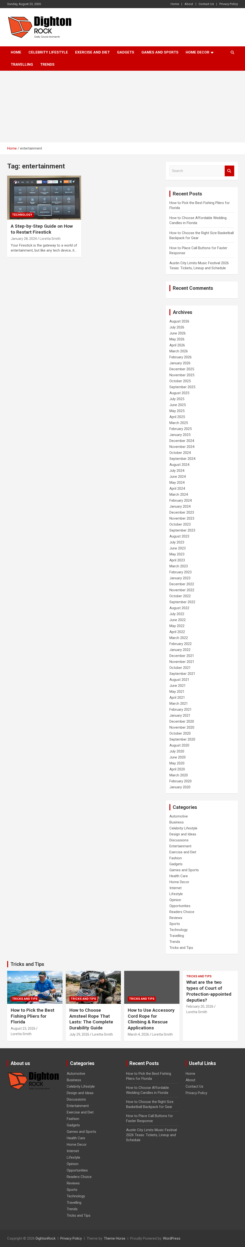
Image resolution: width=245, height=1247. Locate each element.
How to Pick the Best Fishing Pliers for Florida (32, 1016)
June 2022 (177, 620)
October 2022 (180, 596)
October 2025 (180, 381)
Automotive (178, 816)
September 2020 (182, 739)
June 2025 (177, 405)
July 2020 (176, 751)
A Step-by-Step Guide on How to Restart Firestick (42, 229)
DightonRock (46, 1238)
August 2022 (179, 608)
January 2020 (179, 787)
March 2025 (178, 423)
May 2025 (176, 411)
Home (175, 4)
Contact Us (206, 4)
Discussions (179, 840)
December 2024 (181, 441)
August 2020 (179, 745)
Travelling (22, 64)
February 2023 (180, 572)
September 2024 (182, 459)
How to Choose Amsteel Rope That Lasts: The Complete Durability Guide (91, 1019)
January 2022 (179, 650)
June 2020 (177, 757)
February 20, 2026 (199, 1006)
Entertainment (180, 846)
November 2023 (181, 518)
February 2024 (180, 500)
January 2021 (179, 715)
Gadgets (125, 52)
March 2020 (178, 775)
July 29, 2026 (79, 1034)
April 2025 (177, 417)
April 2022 (177, 632)
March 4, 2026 (138, 1034)
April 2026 (177, 345)
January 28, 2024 (24, 239)
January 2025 (179, 435)
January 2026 (179, 363)
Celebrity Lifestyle (48, 52)
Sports (174, 924)
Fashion (175, 858)
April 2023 (177, 560)
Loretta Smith (50, 239)
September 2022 (182, 602)
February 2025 (180, 429)
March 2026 (178, 351)
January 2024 (179, 506)
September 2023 (182, 530)
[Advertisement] (122, 106)
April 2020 (177, 769)
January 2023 (179, 578)
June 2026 (177, 333)
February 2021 (180, 709)
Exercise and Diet (92, 52)
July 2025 (176, 399)
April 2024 (177, 488)
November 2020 (181, 727)
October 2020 (180, 733)
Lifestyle (176, 894)
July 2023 (176, 542)
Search (229, 171)
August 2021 (179, 679)
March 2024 (178, 494)
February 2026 (180, 357)
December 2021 (181, 656)
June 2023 (177, 548)
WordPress (171, 1238)
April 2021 (177, 697)
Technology (22, 214)
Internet (175, 888)
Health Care (178, 876)
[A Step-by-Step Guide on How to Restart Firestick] (44, 197)
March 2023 (178, 566)
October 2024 (180, 453)
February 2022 (180, 644)
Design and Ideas (182, 834)
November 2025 (181, 375)
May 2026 (176, 339)
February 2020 (180, 781)
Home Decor (197, 52)
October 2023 (180, 524)
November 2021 (181, 662)
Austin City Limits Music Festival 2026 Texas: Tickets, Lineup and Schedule (151, 1135)
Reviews (175, 918)
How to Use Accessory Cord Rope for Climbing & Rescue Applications (151, 1019)
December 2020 (181, 721)
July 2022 (176, 614)
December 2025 (181, 369)
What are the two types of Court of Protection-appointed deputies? (208, 991)
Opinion (175, 900)
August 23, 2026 (23, 1028)
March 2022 (178, 638)
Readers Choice (181, 912)
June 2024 (177, 476)
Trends (47, 64)
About (188, 4)
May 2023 (176, 554)
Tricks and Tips (181, 948)
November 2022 (181, 590)
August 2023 (179, 536)
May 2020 (176, 763)
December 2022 (181, 584)
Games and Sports (159, 52)
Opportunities (179, 906)
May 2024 (176, 482)
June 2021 (177, 685)
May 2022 (176, 626)
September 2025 (182, 387)
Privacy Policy (228, 4)
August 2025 (179, 393)
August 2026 (179, 321)
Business (176, 822)
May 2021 (176, 691)
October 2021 (180, 668)
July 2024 (176, 470)
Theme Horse (114, 1238)
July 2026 (176, 327)
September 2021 (182, 674)
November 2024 (181, 447)
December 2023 (181, 512)
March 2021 (178, 703)
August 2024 (179, 464)
